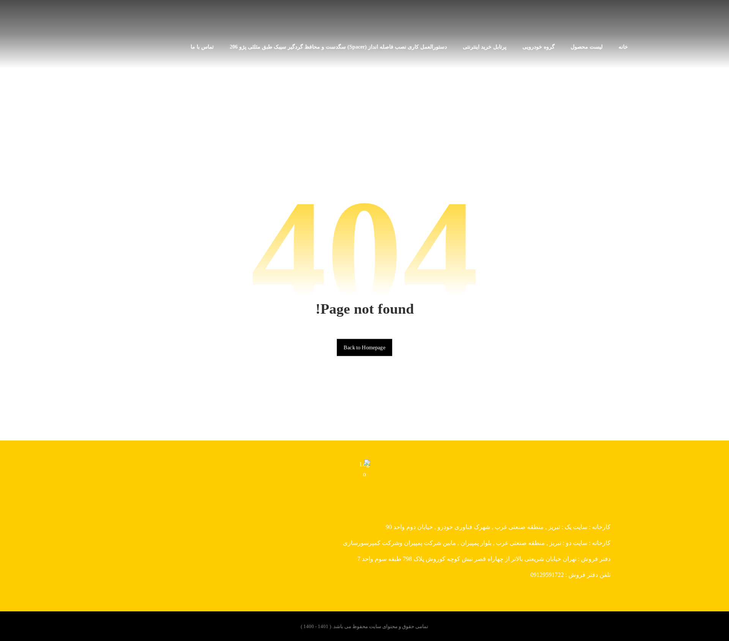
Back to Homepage (364, 347)
